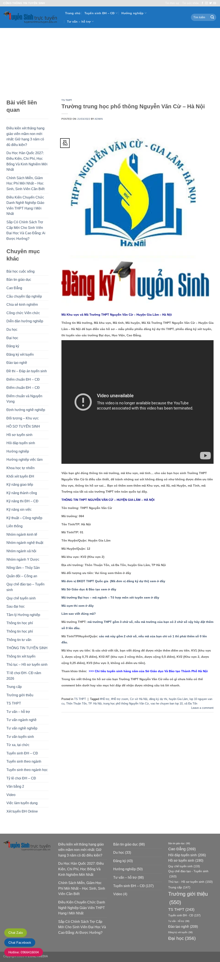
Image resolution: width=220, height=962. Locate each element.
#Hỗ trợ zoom (119, 699)
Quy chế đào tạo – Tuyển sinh (25, 587)
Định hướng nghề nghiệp (25, 410)
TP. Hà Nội (95, 703)
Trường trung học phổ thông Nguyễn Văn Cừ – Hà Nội (133, 106)
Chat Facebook (19, 942)
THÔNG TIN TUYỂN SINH (26, 648)
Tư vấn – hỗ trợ (79, 21)
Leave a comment (202, 707)
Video (10, 795)
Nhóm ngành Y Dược (22, 559)
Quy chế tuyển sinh (21, 598)
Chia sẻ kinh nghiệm (22, 304)
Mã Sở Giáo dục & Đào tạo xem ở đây (88, 589)
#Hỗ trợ (104, 699)
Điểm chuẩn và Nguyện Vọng (24, 398)
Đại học (12, 338)
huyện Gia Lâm (178, 699)
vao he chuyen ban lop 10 (167, 703)
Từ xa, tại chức (17, 745)
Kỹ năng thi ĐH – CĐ (22, 501)
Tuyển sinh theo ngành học (27, 770)
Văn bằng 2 (15, 786)
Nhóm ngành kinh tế (21, 534)
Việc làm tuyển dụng (22, 803)
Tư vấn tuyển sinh (20, 737)
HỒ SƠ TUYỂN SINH (23, 426)
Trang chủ (73, 13)
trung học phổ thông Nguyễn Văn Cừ (126, 703)
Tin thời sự (172, 3)
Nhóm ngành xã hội (21, 551)
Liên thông (14, 526)
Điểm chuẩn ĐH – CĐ (23, 379)
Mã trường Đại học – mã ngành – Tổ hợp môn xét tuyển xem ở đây (110, 597)
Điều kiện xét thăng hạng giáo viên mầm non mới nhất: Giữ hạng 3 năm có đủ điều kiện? (25, 136)
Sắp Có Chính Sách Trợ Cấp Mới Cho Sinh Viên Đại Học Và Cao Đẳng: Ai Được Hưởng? (25, 230)
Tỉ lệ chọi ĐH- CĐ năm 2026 (23, 675)
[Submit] (212, 17)
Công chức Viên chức (23, 313)
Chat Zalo (15, 932)
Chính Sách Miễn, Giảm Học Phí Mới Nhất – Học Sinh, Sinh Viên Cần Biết (25, 183)
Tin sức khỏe (190, 3)
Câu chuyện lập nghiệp (24, 296)
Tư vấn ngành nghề (21, 720)
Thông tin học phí (19, 623)
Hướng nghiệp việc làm (24, 459)
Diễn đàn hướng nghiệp (24, 321)
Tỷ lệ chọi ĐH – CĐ (21, 778)
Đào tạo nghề (16, 363)
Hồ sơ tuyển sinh (19, 435)
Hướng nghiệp (132, 13)
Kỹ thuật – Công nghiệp (24, 518)
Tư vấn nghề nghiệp (21, 728)
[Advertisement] (110, 60)
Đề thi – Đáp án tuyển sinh (26, 371)
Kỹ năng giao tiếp (19, 484)
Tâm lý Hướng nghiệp (23, 615)
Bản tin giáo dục (18, 279)
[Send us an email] (214, 3)
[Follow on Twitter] (210, 3)
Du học (11, 329)
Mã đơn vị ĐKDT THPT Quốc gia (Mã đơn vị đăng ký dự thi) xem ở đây (113, 581)
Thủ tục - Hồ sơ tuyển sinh (190, 881)
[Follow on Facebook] (202, 3)
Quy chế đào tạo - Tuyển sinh (188, 873)
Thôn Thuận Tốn (76, 703)
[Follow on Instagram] (206, 3)
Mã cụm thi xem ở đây (77, 605)
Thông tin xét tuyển (20, 656)
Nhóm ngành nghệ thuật (24, 543)
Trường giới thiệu (19, 695)
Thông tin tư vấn (18, 640)
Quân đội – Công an (21, 576)
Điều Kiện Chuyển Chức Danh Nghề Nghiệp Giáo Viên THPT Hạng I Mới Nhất (25, 206)
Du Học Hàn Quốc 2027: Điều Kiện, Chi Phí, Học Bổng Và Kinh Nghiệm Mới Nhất (26, 161)
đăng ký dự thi (158, 699)
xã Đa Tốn (190, 703)
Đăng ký (12, 346)
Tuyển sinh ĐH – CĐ (99, 13)
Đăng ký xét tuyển (20, 354)
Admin (99, 119)
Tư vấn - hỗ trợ (178, 921)
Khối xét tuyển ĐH (20, 476)
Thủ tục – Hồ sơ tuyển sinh (26, 664)
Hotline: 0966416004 (23, 952)
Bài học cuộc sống (20, 271)
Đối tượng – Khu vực (22, 418)
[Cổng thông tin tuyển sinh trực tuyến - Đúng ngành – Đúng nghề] (31, 17)
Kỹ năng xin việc (19, 509)
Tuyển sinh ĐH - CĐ (184, 915)
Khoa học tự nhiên (20, 468)
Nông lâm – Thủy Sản (23, 567)
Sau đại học (15, 606)
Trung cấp (14, 687)
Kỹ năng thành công (21, 493)
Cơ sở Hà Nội (138, 699)
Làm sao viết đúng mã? (78, 613)
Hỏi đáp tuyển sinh (20, 443)
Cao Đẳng (14, 288)
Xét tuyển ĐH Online (22, 811)
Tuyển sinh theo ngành (23, 761)
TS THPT (13, 703)
